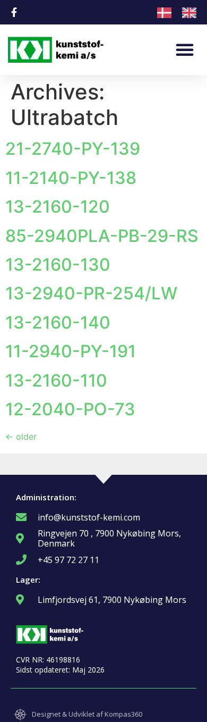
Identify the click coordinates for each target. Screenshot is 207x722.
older (21, 436)
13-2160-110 (56, 380)
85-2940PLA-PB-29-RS (102, 235)
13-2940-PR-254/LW (91, 293)
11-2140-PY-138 (70, 177)
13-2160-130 (57, 264)
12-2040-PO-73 (70, 409)
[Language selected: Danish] (182, 12)
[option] (192, 12)
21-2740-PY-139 (72, 148)
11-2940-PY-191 (70, 351)
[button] (184, 49)
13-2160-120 (57, 206)
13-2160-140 (57, 322)
